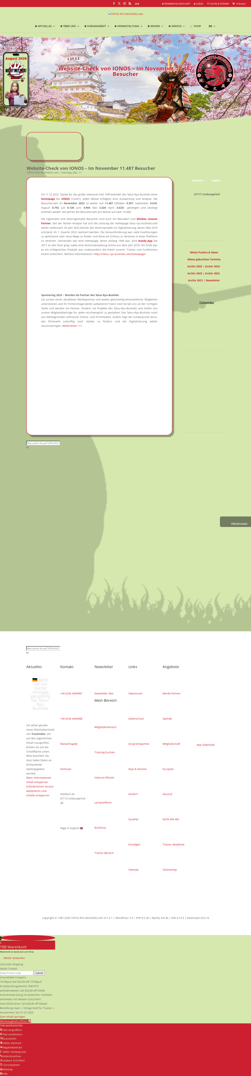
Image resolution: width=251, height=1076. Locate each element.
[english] (144, 4)
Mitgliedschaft (171, 744)
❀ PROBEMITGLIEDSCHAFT (176, 4)
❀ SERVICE (175, 26)
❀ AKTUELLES (43, 26)
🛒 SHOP (195, 26)
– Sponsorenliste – (204, 452)
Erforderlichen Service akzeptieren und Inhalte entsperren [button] (198, 410)
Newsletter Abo (103, 693)
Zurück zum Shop (25, 951)
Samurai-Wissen (104, 777)
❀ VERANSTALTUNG (126, 26)
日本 (137, 4)
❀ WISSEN (154, 26)
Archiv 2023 (194, 273)
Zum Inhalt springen (12, 1016)
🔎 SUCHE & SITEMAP (217, 4)
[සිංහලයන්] (157, 4)
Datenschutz (136, 718)
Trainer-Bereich (104, 853)
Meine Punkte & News (204, 252)
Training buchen (104, 752)
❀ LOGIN (198, 4)
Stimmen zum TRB (204, 424)
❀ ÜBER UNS (68, 26)
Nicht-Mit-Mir (171, 819)
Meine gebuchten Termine (203, 259)
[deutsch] (150, 4)
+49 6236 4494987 (71, 693)
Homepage (48, 199)
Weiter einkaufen (14, 958)
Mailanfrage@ (69, 744)
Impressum (135, 693)
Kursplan (168, 769)
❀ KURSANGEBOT (95, 26)
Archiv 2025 (194, 266)
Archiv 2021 (195, 280)
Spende (167, 718)
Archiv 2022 (212, 273)
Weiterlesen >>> (72, 326)
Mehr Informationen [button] (195, 397)
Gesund (167, 794)
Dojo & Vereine (137, 769)
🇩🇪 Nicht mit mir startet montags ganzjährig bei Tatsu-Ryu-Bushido (40, 694)
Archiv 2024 (212, 266)
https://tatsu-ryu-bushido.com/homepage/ (120, 254)
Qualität (133, 819)
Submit (39, 973)
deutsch (198, 180)
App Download (206, 744)
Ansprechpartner (139, 744)
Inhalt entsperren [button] (194, 401)
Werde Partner (172, 693)
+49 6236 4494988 (71, 718)
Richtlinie (100, 827)
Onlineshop (170, 869)
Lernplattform (103, 802)
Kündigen (134, 844)
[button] (15, 1021)
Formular (65, 769)
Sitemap (133, 869)
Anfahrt (133, 794)
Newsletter (213, 280)
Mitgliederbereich (105, 727)
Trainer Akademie (173, 844)
